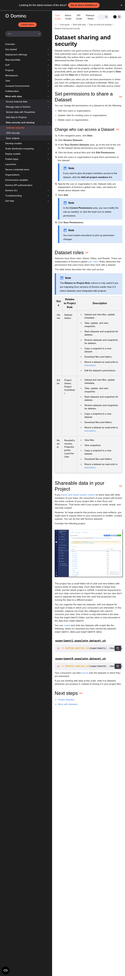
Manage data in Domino (18, 106)
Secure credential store (17, 169)
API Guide (79, 17)
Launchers (10, 164)
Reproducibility (12, 59)
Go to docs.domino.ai (84, 5)
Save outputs (12, 138)
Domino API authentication (18, 185)
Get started (11, 49)
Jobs (7, 80)
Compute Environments (17, 86)
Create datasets (66, 699)
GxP (7, 65)
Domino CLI (11, 190)
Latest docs (27, 24)
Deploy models (13, 153)
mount (85, 673)
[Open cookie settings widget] (5, 970)
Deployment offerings (16, 54)
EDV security (13, 133)
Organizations (12, 174)
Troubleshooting (13, 195)
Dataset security (16, 127)
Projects (9, 70)
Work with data (13, 96)
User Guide (58, 17)
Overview (10, 44)
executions (90, 365)
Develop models (13, 143)
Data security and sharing (20, 122)
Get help (9, 201)
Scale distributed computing (19, 148)
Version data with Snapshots (20, 112)
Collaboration (12, 91)
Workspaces (11, 75)
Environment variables (16, 180)
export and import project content (78, 494)
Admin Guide (68, 17)
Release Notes (90, 17)
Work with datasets (67, 704)
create (67, 625)
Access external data (16, 101)
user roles (93, 261)
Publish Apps (11, 159)
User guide (65, 25)
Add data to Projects (16, 117)
